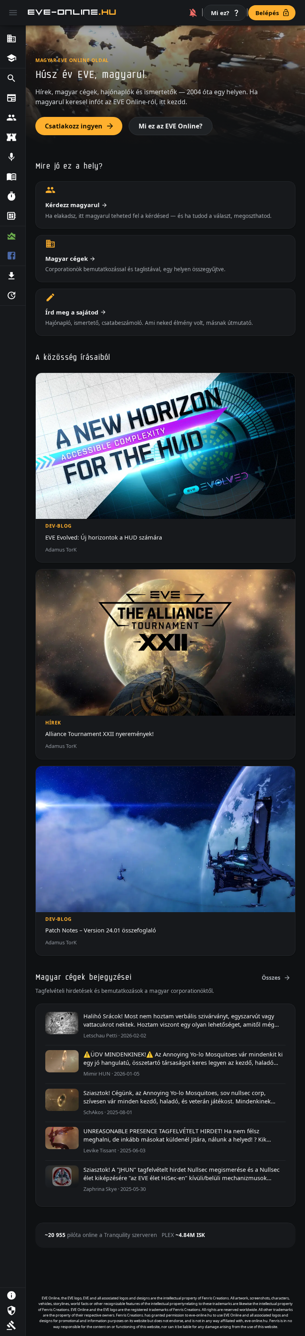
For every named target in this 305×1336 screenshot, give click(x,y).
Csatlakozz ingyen (73, 126)
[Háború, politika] (12, 138)
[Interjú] (12, 157)
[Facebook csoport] (12, 256)
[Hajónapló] (12, 177)
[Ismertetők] (12, 58)
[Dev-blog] (12, 216)
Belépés (267, 13)
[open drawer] (13, 12)
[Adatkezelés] (12, 1310)
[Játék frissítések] (12, 296)
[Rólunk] (12, 1295)
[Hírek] (12, 98)
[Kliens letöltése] (12, 276)
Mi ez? (220, 13)
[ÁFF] (12, 1325)
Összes (271, 977)
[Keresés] (12, 78)
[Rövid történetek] (12, 196)
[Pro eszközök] (12, 236)
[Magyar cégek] (12, 39)
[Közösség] (12, 118)
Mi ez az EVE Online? (171, 126)
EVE (72, 12)
